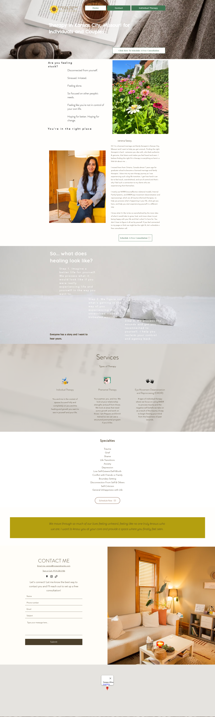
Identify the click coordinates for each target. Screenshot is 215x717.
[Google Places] (47, 576)
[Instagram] (51, 576)
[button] (148, 8)
